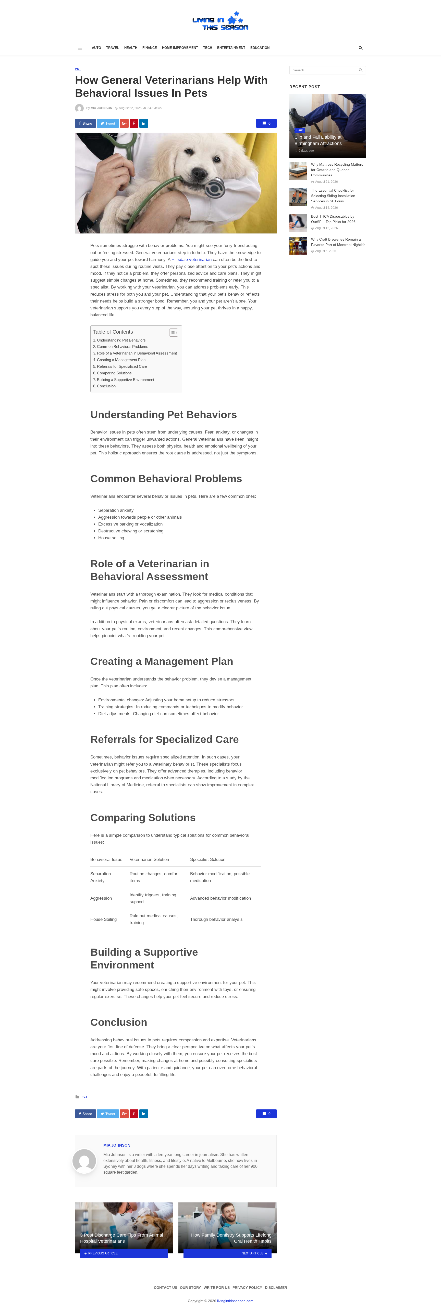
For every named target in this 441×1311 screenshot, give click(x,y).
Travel (112, 48)
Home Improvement (180, 48)
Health (130, 48)
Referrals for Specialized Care (122, 366)
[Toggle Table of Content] (171, 332)
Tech (207, 48)
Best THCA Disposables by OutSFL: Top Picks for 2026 (333, 219)
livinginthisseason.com (235, 1301)
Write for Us (217, 1288)
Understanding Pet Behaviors (121, 340)
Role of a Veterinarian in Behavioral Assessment (137, 353)
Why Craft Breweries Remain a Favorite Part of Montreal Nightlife (338, 242)
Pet (78, 68)
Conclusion (106, 386)
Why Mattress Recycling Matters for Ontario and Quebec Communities (337, 169)
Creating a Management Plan (121, 360)
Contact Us (165, 1288)
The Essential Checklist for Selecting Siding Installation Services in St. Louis (333, 195)
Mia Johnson (101, 108)
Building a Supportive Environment (125, 379)
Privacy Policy (247, 1288)
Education (260, 48)
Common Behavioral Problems (122, 346)
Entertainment (231, 48)
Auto (96, 48)
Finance (149, 48)
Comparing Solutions (114, 373)
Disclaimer (276, 1288)
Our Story (190, 1288)
